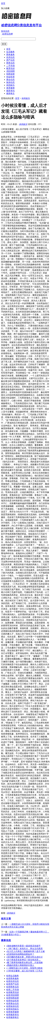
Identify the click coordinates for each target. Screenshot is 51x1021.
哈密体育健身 (12, 1012)
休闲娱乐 (10, 85)
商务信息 (10, 63)
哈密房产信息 (12, 984)
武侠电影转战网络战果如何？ (20, 954)
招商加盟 (10, 74)
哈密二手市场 (12, 989)
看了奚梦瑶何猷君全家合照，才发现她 (24, 962)
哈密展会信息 (12, 1003)
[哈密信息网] (17, 19)
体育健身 (10, 88)
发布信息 (5, 31)
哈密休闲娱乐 (12, 1009)
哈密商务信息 (12, 987)
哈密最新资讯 (12, 1014)
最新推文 (10, 93)
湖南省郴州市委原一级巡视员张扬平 (23, 946)
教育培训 (10, 68)
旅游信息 (10, 82)
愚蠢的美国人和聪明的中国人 (20, 965)
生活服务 (10, 52)
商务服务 (10, 54)
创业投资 (10, 77)
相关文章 (6, 918)
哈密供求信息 (12, 981)
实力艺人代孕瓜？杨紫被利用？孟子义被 (25, 951)
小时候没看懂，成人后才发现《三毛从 (24, 971)
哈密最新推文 (12, 1017)
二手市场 (10, 66)
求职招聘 (10, 71)
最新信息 (6, 940)
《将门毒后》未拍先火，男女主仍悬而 (24, 948)
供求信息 (10, 57)
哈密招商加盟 (12, 998)
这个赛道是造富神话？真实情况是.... (23, 960)
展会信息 (10, 79)
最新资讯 (10, 91)
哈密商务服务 (12, 978)
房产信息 (10, 60)
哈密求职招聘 (12, 995)
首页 (3, 3)
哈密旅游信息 (12, 1006)
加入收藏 (5, 8)
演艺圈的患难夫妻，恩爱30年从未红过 (24, 957)
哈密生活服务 (12, 976)
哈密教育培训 (12, 992)
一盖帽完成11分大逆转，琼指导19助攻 (24, 968)
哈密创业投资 (12, 1001)
